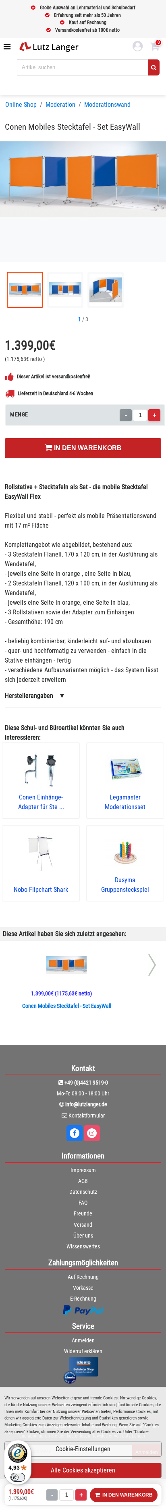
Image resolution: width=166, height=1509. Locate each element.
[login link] (138, 47)
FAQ (83, 1202)
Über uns (83, 1235)
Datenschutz (83, 1192)
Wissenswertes (83, 1246)
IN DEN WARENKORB (87, 448)
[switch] (17, 1477)
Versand (83, 1224)
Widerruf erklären (83, 1351)
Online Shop (21, 104)
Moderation (60, 104)
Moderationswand (107, 104)
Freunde (83, 1213)
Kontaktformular (86, 1115)
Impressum (83, 1170)
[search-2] (154, 67)
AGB (83, 1181)
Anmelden (83, 1340)
